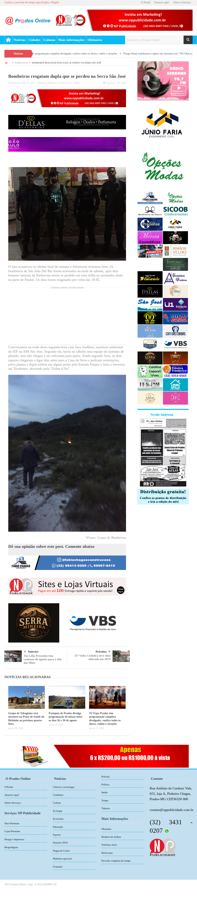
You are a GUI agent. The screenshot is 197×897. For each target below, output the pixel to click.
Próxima (101, 651)
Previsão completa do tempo (116, 860)
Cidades (34, 40)
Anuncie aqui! (161, 2)
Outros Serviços (182, 2)
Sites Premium (11, 823)
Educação (58, 826)
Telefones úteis (109, 844)
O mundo (58, 866)
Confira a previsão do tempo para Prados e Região (31, 2)
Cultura (57, 802)
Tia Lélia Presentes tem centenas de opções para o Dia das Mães (43, 659)
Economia (58, 818)
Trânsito (105, 808)
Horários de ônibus (111, 836)
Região (76, 82)
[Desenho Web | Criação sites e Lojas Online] (162, 847)
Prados (69, 82)
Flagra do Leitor (61, 850)
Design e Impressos (14, 839)
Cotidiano (58, 794)
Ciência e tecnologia (63, 787)
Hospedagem (11, 847)
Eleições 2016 (60, 842)
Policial (61, 82)
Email (123, 83)
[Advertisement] (67, 318)
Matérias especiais (62, 858)
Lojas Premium (12, 831)
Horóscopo (107, 852)
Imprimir (110, 83)
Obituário (95, 40)
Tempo (105, 800)
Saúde (104, 792)
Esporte (57, 834)
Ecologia (57, 810)
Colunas (49, 40)
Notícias (20, 40)
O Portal (145, 2)
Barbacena (52, 82)
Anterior (33, 651)
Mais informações (71, 40)
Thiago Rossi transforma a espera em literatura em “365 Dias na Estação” (124, 53)
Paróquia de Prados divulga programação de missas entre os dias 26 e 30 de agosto (65, 717)
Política (105, 784)
